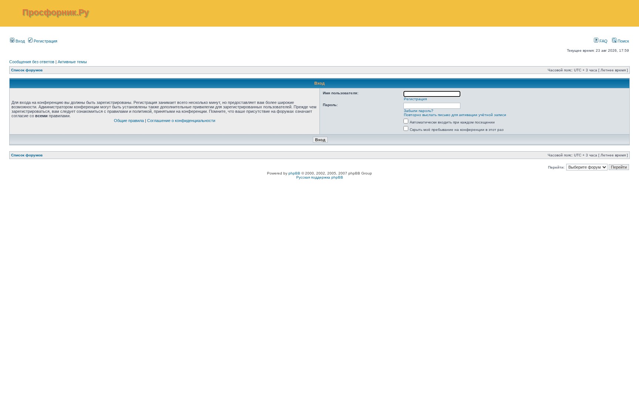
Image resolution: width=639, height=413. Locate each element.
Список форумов (27, 70)
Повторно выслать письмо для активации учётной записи (455, 115)
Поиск (622, 41)
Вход (19, 41)
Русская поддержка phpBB (319, 177)
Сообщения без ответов (31, 62)
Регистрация (45, 41)
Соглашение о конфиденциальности (181, 120)
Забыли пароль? (418, 111)
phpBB (294, 173)
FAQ (603, 41)
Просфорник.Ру (55, 12)
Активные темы (72, 62)
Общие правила (129, 120)
